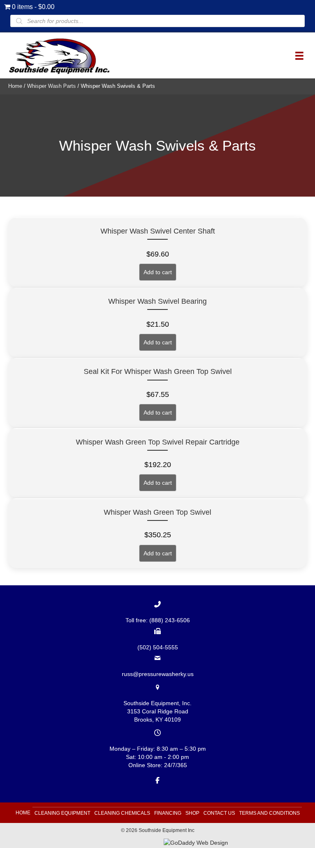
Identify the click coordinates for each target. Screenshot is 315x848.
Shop (192, 813)
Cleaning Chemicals (122, 813)
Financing (167, 813)
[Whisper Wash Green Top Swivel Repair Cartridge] (157, 462)
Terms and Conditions (269, 813)
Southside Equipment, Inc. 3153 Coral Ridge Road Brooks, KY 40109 (157, 711)
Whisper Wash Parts (51, 86)
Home (15, 86)
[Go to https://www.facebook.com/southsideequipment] (157, 780)
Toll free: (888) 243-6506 (158, 620)
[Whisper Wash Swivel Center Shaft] (157, 252)
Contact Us (219, 813)
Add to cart (158, 272)
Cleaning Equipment (62, 813)
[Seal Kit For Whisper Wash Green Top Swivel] (157, 392)
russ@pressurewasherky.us (158, 674)
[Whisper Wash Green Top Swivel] (157, 533)
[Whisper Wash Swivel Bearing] (157, 322)
